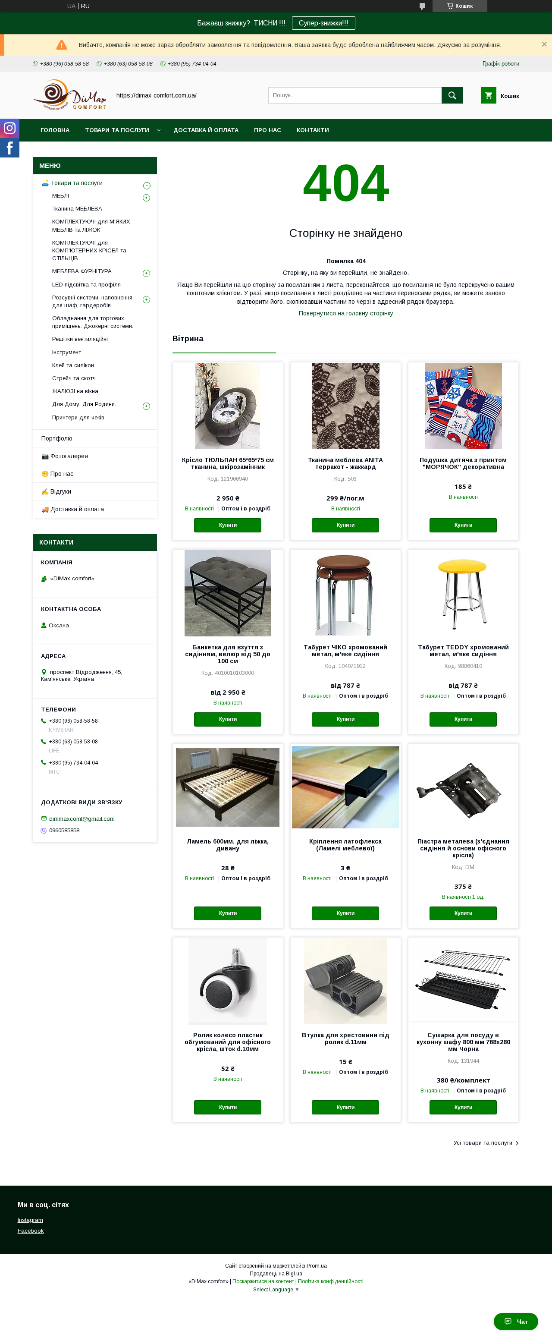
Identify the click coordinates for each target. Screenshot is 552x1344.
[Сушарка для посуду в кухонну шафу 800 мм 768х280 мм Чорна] (463, 981)
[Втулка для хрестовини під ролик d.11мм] (346, 981)
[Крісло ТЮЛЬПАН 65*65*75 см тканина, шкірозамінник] (228, 405)
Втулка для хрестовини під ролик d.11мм (345, 1038)
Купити (228, 525)
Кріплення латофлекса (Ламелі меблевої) (345, 845)
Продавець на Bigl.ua (276, 1274)
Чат (522, 1321)
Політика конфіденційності (331, 1281)
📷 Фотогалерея (64, 456)
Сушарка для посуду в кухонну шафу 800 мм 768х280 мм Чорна (463, 1042)
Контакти (313, 130)
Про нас (267, 130)
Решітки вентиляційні (80, 339)
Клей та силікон (73, 365)
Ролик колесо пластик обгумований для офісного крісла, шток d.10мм (228, 1042)
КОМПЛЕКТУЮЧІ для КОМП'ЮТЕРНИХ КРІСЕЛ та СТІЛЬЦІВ (89, 250)
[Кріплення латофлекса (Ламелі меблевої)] (346, 787)
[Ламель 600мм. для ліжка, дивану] (228, 787)
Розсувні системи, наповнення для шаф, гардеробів (92, 301)
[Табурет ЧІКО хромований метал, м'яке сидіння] (346, 593)
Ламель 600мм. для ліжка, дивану (228, 845)
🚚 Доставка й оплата (72, 509)
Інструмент (66, 352)
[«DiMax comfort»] (69, 107)
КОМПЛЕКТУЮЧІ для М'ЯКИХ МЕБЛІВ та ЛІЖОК (91, 225)
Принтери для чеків (78, 417)
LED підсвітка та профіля (86, 284)
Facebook (31, 1231)
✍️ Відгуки (56, 491)
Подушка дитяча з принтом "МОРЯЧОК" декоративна (463, 463)
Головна (55, 130)
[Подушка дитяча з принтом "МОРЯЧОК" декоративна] (463, 405)
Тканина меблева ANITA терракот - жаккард (345, 463)
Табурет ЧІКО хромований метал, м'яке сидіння (345, 651)
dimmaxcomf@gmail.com (82, 818)
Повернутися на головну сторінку (346, 313)
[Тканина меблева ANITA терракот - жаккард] (346, 405)
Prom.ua (317, 1266)
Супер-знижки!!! (323, 23)
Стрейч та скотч (74, 378)
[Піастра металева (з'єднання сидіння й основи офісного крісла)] (463, 787)
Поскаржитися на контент (263, 1281)
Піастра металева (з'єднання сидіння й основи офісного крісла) (463, 848)
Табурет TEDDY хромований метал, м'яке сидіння (463, 651)
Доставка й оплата (205, 130)
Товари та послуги (117, 130)
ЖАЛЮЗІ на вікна (75, 391)
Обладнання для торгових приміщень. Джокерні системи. (92, 322)
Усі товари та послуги (483, 1142)
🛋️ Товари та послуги (72, 182)
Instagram (30, 1220)
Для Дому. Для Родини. (84, 404)
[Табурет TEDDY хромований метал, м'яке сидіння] (463, 593)
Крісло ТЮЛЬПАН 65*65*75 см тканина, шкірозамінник (228, 463)
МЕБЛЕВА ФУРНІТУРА (82, 271)
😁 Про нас (57, 473)
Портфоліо (56, 438)
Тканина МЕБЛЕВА (77, 208)
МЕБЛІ (60, 195)
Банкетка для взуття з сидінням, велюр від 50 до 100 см (227, 654)
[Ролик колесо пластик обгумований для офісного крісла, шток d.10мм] (228, 981)
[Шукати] (452, 95)
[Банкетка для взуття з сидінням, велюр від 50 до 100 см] (228, 593)
